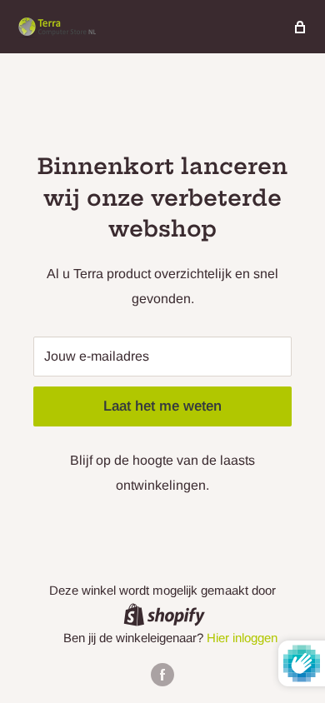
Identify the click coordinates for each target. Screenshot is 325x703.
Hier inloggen (242, 638)
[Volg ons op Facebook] (162, 674)
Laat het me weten (162, 406)
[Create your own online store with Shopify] (164, 614)
